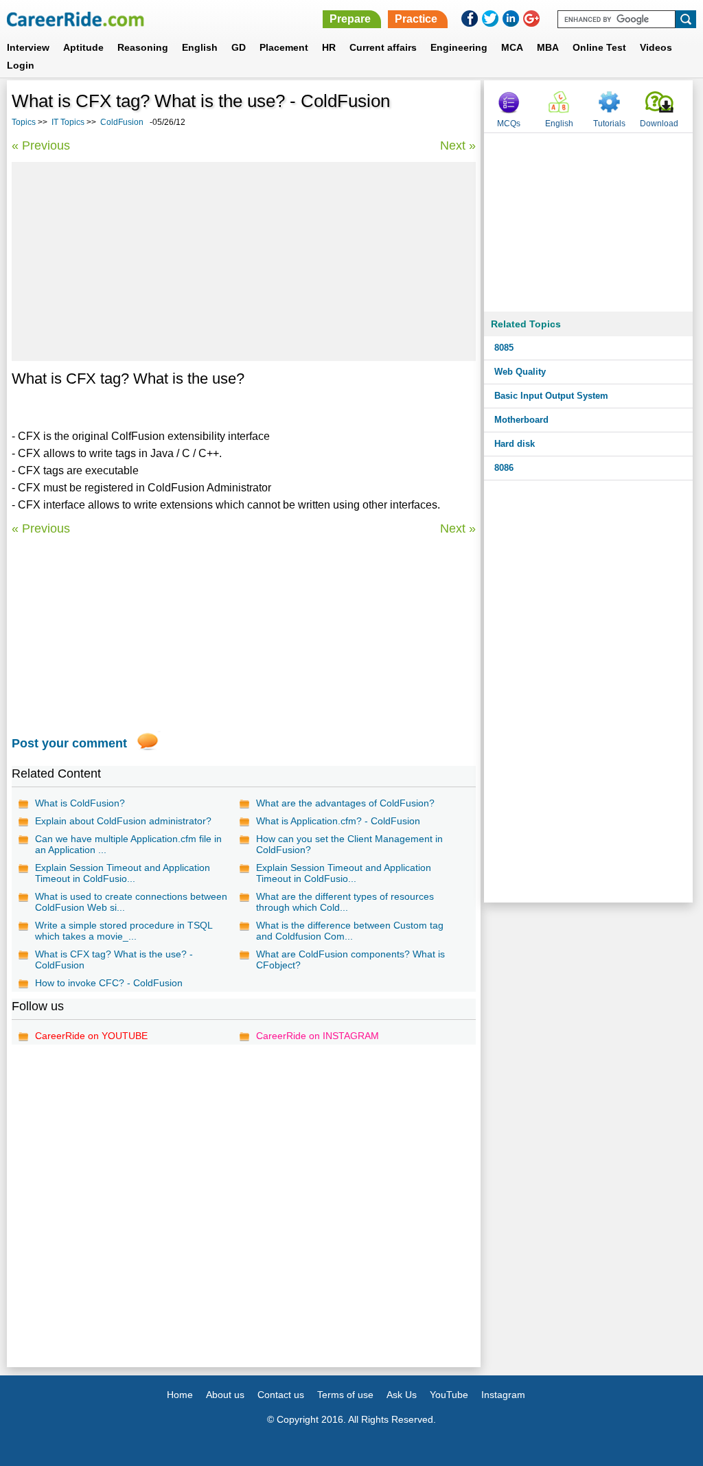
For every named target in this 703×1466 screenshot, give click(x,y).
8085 (504, 347)
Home (180, 1394)
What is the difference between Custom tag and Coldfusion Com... (349, 931)
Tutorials (609, 123)
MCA (512, 47)
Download (659, 123)
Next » (458, 145)
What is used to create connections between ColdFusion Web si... (131, 902)
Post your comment (69, 743)
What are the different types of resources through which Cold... (345, 902)
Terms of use (345, 1394)
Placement (284, 47)
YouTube (449, 1394)
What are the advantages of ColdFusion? (345, 803)
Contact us (280, 1394)
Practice (416, 19)
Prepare (350, 19)
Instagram (503, 1394)
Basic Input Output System (551, 396)
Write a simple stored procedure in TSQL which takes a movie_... (123, 931)
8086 (504, 468)
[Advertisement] (244, 261)
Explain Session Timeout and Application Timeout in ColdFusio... (122, 873)
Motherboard (521, 420)
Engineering (458, 47)
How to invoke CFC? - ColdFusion (109, 982)
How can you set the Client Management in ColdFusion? (349, 844)
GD (238, 47)
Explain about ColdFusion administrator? (123, 820)
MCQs (508, 123)
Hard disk (514, 444)
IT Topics (67, 122)
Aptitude (83, 47)
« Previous (41, 145)
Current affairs (383, 47)
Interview (28, 47)
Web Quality (520, 371)
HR (329, 47)
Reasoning (142, 47)
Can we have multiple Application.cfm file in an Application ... (128, 844)
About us (225, 1394)
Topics (24, 122)
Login (20, 65)
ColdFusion (121, 122)
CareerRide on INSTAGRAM (317, 1035)
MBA (548, 47)
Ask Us (402, 1394)
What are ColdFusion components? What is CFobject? (350, 959)
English (200, 47)
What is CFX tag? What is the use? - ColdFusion (114, 959)
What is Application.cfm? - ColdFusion (338, 820)
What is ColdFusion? (80, 803)
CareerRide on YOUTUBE (91, 1035)
